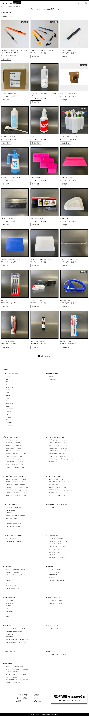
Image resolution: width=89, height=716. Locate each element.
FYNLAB (8, 608)
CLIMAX (8, 376)
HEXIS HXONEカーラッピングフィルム (59, 482)
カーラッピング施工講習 (12, 671)
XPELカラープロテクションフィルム (58, 448)
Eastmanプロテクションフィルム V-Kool (16, 453)
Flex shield (8, 411)
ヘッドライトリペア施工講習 (13, 682)
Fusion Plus (9, 614)
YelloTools (8, 580)
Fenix (7, 401)
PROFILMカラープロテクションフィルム (59, 451)
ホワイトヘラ (64, 218)
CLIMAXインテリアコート (55, 600)
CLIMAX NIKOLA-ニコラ (55, 507)
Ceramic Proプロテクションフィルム (15, 461)
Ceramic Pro (9, 422)
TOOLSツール (9, 634)
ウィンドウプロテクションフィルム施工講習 (17, 669)
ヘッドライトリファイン (55, 628)
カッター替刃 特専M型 (37, 341)
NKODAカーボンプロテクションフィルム (16, 482)
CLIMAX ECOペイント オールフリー (58, 654)
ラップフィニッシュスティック (70, 259)
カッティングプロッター (55, 569)
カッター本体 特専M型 (7, 341)
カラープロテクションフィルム (55, 437)
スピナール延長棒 (65, 50)
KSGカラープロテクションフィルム (58, 442)
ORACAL (8, 390)
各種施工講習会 (7, 663)
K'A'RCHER (52, 583)
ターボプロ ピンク (66, 177)
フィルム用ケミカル (11, 585)
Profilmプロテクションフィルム (14, 456)
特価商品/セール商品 (52, 373)
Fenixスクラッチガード (12, 538)
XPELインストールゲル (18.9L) (69, 93)
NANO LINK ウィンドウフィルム (57, 557)
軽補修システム (50, 651)
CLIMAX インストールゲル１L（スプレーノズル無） (44, 95)
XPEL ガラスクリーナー (55, 554)
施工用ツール (7, 566)
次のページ (47, 356)
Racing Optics (9, 403)
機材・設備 (49, 566)
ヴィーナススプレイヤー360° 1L (11, 177)
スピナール (4, 300)
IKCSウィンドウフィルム (55, 549)
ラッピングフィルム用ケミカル (57, 495)
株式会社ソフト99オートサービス (13, 2)
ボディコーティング (9, 597)
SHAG (7, 577)
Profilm (7, 398)
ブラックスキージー (7, 218)
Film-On (33, 137)
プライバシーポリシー (22, 698)
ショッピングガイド (21, 695)
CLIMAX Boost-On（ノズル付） (10, 137)
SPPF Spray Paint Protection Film (14, 541)
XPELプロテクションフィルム (13, 448)
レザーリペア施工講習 (11, 677)
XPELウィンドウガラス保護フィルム (15, 526)
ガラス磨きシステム (9, 651)
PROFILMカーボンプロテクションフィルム (17, 487)
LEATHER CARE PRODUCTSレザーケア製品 (17, 639)
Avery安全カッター (65, 300)
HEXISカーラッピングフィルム (57, 484)
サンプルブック (53, 461)
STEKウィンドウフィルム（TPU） (57, 546)
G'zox (7, 419)
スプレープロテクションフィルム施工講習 (16, 674)
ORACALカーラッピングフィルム (57, 487)
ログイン (36, 698)
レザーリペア (7, 625)
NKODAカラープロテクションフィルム (59, 440)
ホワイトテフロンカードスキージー (41, 259)
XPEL (7, 414)
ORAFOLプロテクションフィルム (14, 464)
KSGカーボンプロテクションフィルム (15, 484)
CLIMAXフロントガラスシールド (14, 507)
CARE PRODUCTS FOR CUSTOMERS (16, 642)
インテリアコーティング (53, 597)
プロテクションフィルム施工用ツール (15, 569)
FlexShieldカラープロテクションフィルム (59, 453)
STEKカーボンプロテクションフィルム (16, 495)
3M (6, 384)
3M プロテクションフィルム (13, 442)
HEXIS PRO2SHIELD (11, 518)
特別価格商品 (52, 379)
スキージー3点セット (37, 177)
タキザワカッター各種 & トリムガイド (42, 50)
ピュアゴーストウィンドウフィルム (58, 541)
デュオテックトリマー (37, 300)
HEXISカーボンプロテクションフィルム (16, 479)
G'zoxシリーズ (9, 603)
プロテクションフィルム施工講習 (14, 666)
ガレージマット (53, 577)
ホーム (2, 6)
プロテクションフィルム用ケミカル (15, 467)
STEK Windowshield (11, 510)
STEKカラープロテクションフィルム (58, 456)
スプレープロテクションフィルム (13, 535)
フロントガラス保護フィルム (11, 504)
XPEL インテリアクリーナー (56, 603)
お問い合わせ (37, 701)
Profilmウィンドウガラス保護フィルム (15, 515)
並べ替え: (4, 16)
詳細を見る (6, 59)
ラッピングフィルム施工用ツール (14, 572)
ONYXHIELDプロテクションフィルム (15, 459)
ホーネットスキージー (37, 218)
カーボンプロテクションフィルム (13, 476)
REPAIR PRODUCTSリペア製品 (14, 631)
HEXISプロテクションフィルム (14, 451)
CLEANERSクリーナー (12, 637)
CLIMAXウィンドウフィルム (56, 538)
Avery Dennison (10, 387)
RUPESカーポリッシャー (12, 588)
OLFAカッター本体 (65, 341)
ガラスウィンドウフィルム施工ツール (15, 575)
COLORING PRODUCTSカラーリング (15, 628)
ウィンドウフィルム (52, 535)
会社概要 (18, 701)
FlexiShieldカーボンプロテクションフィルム (17, 492)
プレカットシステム (54, 572)
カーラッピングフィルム (53, 476)
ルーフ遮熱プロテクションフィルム (56, 504)
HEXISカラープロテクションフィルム (58, 445)
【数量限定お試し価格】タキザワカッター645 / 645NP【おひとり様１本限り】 (14, 51)
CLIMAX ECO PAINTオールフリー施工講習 (17, 680)
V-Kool (7, 382)
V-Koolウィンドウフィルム (55, 544)
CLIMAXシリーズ (10, 600)
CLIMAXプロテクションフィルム (14, 440)
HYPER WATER (53, 575)
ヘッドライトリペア (52, 625)
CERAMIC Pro (9, 611)
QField (7, 583)
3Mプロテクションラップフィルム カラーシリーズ (62, 459)
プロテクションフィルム (10, 437)
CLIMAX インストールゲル (9, 93)
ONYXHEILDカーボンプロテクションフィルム (17, 490)
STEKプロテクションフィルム (13, 445)
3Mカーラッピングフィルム (56, 479)
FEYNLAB (8, 425)
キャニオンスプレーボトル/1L (69, 137)
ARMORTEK (9, 406)
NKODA (8, 395)
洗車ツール (8, 616)
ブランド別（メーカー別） (11, 373)
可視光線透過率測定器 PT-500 (13, 523)
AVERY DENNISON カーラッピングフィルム (60, 490)
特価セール (51, 376)
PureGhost (8, 417)
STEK (7, 392)
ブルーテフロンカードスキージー (10, 259)
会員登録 (36, 695)
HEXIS (7, 379)
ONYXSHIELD (9, 409)
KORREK (8, 428)
